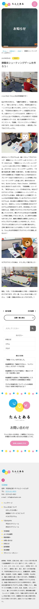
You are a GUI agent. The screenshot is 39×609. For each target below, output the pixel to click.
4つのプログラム (11, 516)
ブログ (16, 58)
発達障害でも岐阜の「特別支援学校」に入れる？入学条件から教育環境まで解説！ (19, 379)
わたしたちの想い (11, 510)
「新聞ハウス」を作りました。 (15, 360)
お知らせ (8, 339)
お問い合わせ (8, 540)
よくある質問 (8, 534)
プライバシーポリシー (11, 553)
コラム (7, 344)
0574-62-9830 (11, 491)
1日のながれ (8, 521)
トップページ (8, 503)
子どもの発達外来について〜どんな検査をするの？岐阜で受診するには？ (19, 385)
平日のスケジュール (12, 524)
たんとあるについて (10, 507)
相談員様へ (7, 537)
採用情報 (6, 547)
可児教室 (4, 485)
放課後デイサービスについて (15, 513)
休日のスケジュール (12, 527)
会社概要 (6, 550)
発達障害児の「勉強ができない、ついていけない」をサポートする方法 (19, 365)
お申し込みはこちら (19, 443)
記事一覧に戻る (19, 318)
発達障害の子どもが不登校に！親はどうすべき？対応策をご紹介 (19, 372)
